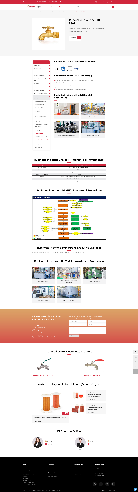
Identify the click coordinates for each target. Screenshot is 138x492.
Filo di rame (36, 83)
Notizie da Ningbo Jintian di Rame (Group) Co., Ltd (69, 384)
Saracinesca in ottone (39, 104)
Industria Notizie (77, 474)
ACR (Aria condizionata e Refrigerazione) (56, 466)
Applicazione (68, 6)
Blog (75, 472)
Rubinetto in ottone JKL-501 (41, 136)
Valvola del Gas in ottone (40, 142)
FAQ (75, 470)
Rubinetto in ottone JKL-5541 (78, 11)
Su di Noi (77, 6)
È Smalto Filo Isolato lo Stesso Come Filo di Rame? (95, 408)
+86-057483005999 (42, 1)
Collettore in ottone (39, 130)
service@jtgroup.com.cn (28, 1)
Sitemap (103, 490)
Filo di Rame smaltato (39, 90)
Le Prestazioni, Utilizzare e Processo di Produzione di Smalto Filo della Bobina (50, 418)
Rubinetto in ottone (66, 11)
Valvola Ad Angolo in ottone (41, 116)
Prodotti (59, 6)
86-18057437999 (51, 441)
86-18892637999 (93, 441)
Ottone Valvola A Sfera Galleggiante (40, 110)
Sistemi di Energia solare (52, 476)
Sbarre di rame (37, 87)
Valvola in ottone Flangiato (41, 144)
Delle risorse (86, 6)
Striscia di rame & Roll (39, 75)
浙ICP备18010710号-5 (56, 490)
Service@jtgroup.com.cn (95, 443)
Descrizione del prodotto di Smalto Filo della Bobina (94, 395)
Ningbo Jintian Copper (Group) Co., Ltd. (35, 490)
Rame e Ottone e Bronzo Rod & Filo (40, 79)
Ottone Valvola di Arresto (40, 119)
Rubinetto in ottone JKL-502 (41, 137)
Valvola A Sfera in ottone (40, 101)
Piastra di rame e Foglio (39, 72)
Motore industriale (51, 472)
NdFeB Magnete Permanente (40, 93)
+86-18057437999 (53, 1)
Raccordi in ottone (39, 147)
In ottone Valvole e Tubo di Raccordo (52, 11)
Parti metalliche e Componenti (54, 468)
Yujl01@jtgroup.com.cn (52, 443)
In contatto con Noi (98, 6)
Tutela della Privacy (111, 490)
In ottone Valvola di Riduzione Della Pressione (41, 125)
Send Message (74, 335)
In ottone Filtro (38, 121)
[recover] (135, 489)
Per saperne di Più (39, 421)
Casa (52, 6)
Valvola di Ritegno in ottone (41, 107)
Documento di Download (79, 468)
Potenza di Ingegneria (52, 470)
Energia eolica (50, 474)
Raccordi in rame (38, 68)
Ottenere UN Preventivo (75, 38)
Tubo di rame (37, 65)
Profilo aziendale (77, 466)
